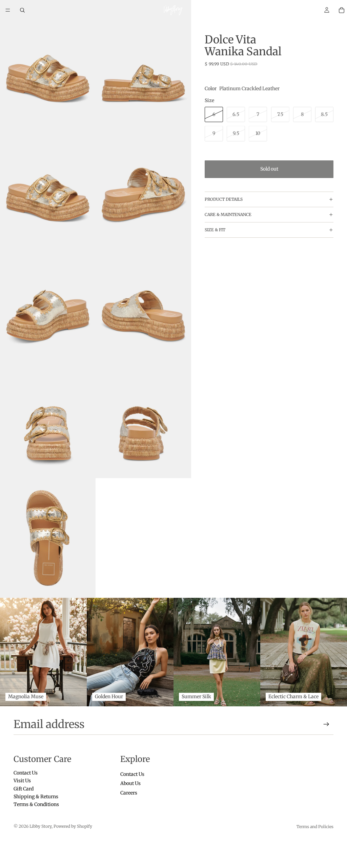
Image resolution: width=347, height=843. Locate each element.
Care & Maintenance (228, 214)
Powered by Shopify (73, 826)
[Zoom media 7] (48, 418)
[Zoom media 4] (143, 179)
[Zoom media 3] (48, 179)
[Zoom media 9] (48, 538)
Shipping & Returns (36, 796)
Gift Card (24, 789)
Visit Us (22, 781)
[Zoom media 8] (143, 418)
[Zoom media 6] (143, 299)
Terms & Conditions (36, 805)
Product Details (224, 199)
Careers (128, 793)
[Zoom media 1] (48, 60)
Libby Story (40, 826)
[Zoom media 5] (48, 299)
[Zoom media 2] (143, 60)
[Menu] (8, 10)
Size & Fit (215, 229)
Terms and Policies (315, 826)
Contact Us (26, 773)
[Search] (22, 10)
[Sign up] (326, 724)
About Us (130, 784)
